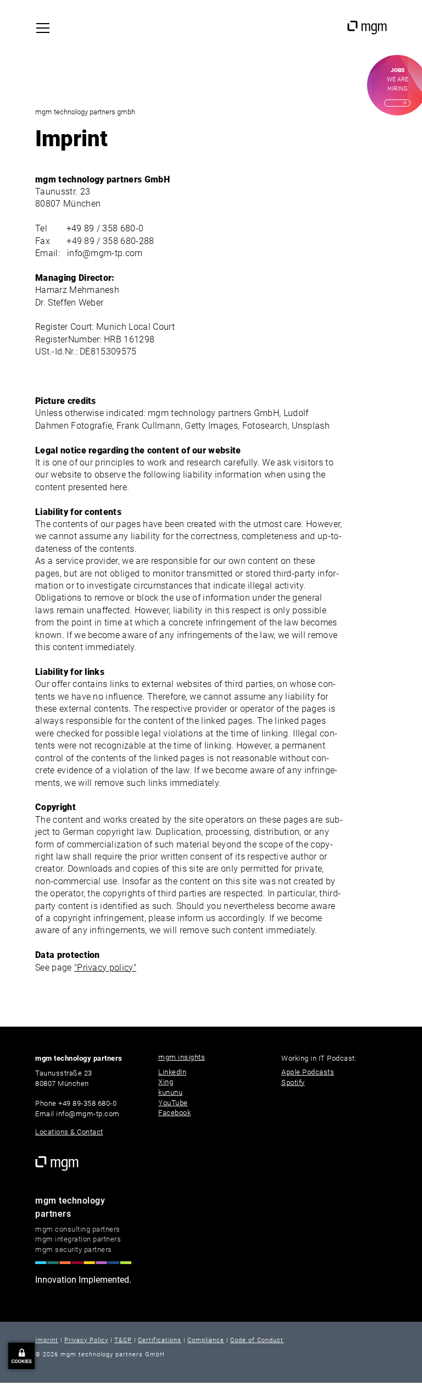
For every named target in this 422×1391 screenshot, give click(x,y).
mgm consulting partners (77, 1229)
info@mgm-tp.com (105, 253)
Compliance (205, 1340)
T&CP (123, 1340)
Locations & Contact (69, 1132)
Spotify (293, 1082)
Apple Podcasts (307, 1072)
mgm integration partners (78, 1239)
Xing (165, 1082)
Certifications (159, 1340)
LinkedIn (172, 1072)
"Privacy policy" (105, 967)
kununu (170, 1092)
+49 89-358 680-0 (87, 1103)
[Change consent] (21, 1356)
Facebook (174, 1113)
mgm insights (181, 1057)
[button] (45, 28)
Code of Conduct (257, 1340)
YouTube (173, 1103)
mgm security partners (73, 1249)
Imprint (46, 1340)
